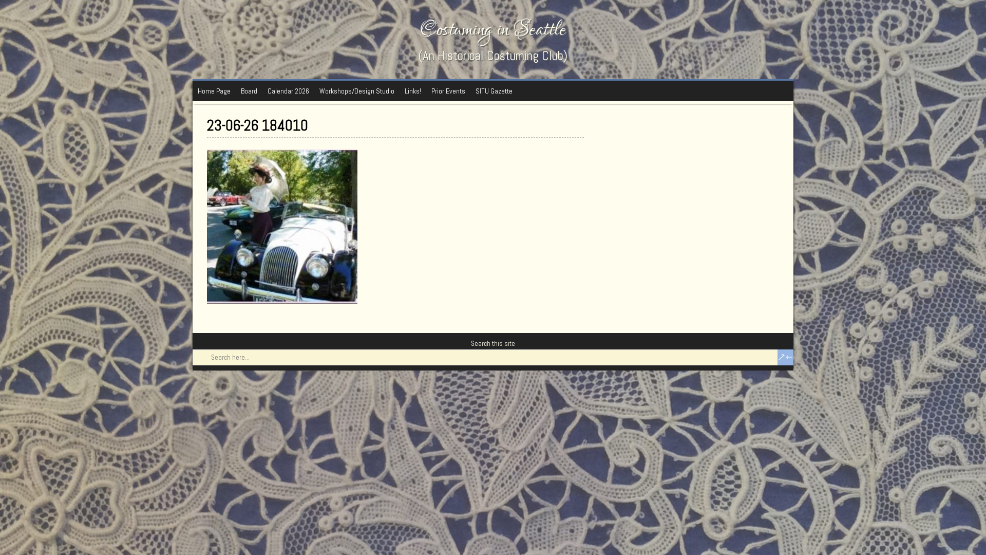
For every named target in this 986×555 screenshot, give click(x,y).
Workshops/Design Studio (356, 91)
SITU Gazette (494, 91)
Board (249, 91)
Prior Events (448, 91)
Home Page (214, 91)
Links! (413, 91)
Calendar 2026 (288, 91)
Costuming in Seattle (493, 29)
